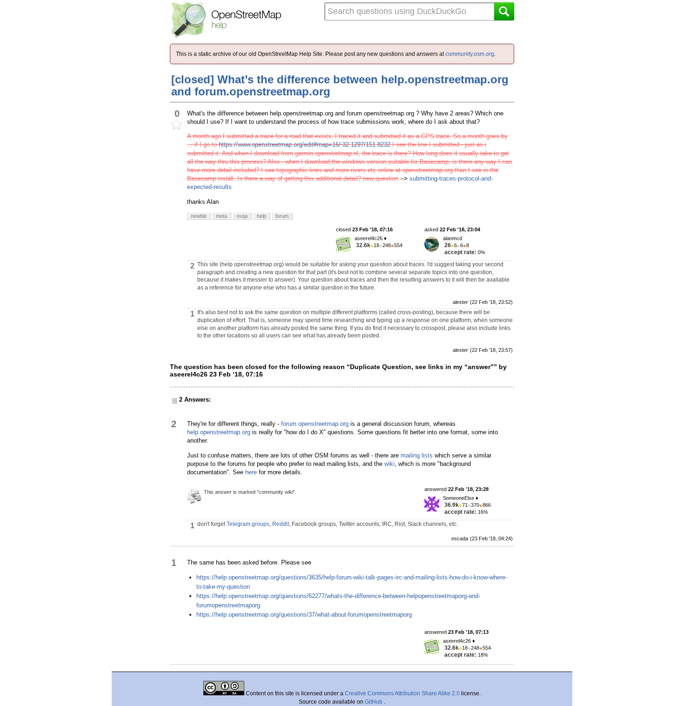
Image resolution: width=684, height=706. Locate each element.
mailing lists (417, 455)
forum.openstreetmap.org (315, 423)
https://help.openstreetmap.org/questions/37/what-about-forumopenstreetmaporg (304, 614)
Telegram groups (248, 524)
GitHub (374, 702)
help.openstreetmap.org (218, 432)
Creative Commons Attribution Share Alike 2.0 (402, 693)
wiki (389, 463)
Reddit (280, 524)
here (251, 472)
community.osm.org (469, 54)
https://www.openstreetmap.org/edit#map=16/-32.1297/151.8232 (304, 144)
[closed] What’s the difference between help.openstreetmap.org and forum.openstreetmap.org (340, 85)
